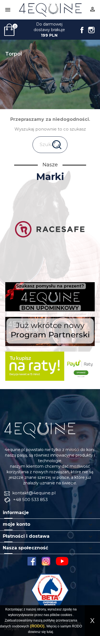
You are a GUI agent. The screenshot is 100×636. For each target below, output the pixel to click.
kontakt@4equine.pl (33, 492)
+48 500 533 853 (30, 499)
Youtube (64, 561)
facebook (32, 561)
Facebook (82, 30)
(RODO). (38, 626)
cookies (66, 615)
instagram (46, 561)
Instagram (91, 30)
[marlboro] (39, 430)
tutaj (50, 632)
